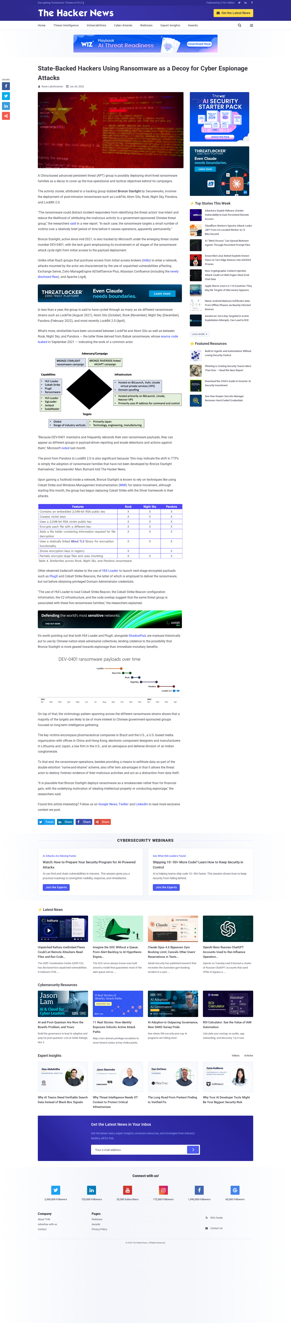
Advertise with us (47, 1224)
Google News (107, 804)
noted (65, 448)
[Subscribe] (193, 1150)
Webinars (146, 25)
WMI (123, 485)
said (73, 223)
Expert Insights (170, 25)
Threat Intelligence (66, 25)
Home (42, 25)
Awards (193, 25)
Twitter (124, 804)
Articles (248, 1055)
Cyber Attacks (123, 25)
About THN (44, 1219)
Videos (236, 1055)
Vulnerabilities (96, 25)
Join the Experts (56, 887)
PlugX (53, 576)
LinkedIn (142, 804)
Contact (42, 1229)
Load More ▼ (200, 334)
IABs (146, 260)
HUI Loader (110, 571)
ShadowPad (137, 636)
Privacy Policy (99, 1229)
